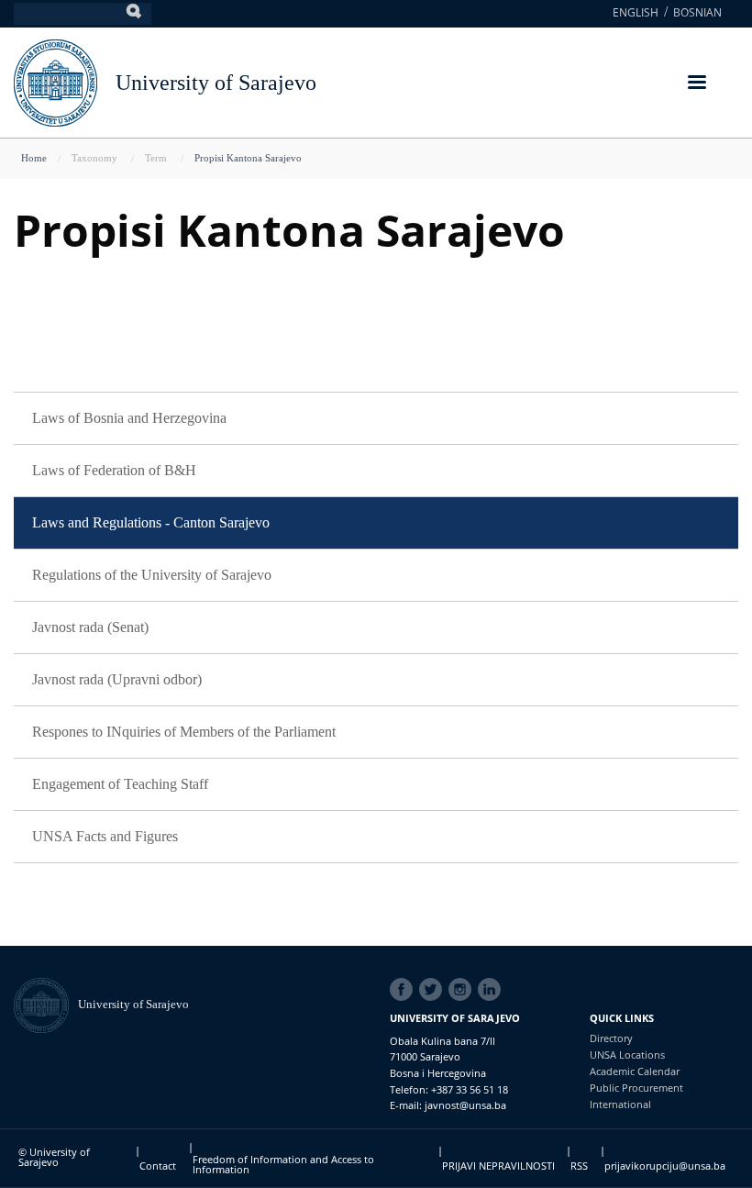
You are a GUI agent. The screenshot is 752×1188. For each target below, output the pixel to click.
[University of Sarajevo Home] (55, 81)
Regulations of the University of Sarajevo (151, 575)
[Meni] (696, 84)
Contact (157, 1165)
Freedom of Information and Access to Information (283, 1164)
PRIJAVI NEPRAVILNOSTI (498, 1165)
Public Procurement (636, 1088)
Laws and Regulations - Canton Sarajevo (151, 522)
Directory (611, 1038)
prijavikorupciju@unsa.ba (664, 1165)
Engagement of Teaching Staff (120, 784)
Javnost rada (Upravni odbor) (117, 679)
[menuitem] (376, 419)
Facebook (404, 990)
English (635, 12)
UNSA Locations (627, 1054)
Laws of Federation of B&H (114, 470)
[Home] (46, 1004)
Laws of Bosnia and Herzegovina (129, 418)
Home (34, 157)
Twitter (433, 990)
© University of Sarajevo (54, 1157)
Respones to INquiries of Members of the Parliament (184, 731)
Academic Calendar (635, 1071)
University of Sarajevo (216, 82)
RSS (579, 1165)
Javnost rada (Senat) (90, 627)
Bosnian (697, 12)
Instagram (463, 990)
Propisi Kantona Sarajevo (248, 157)
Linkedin (492, 990)
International (620, 1104)
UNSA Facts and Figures (105, 836)
